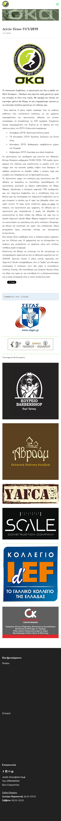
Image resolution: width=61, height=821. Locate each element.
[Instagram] (6, 771)
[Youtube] (12, 771)
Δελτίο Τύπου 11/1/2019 (20, 29)
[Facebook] (3, 771)
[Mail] (9, 771)
